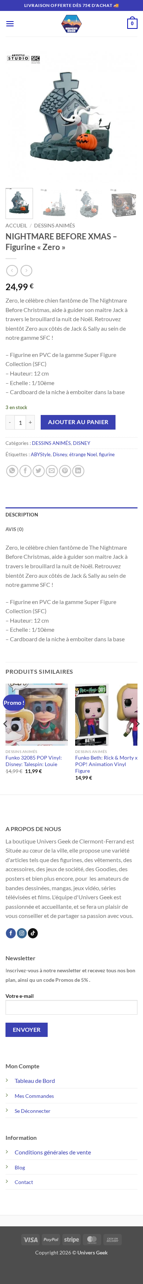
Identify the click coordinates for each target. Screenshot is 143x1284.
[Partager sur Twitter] (39, 471)
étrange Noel (83, 454)
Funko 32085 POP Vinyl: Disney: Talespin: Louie (34, 761)
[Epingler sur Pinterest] (65, 471)
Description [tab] (22, 515)
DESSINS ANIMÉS (54, 225)
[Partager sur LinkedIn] (78, 471)
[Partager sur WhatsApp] (12, 471)
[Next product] (12, 270)
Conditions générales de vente (53, 1152)
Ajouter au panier (78, 422)
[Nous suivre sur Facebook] (11, 933)
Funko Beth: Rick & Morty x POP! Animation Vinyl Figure (106, 764)
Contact (24, 1182)
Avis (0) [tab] (14, 529)
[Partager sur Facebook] (25, 471)
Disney (60, 454)
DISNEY (81, 443)
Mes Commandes (34, 1096)
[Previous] (17, 117)
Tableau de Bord (35, 1080)
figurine (107, 454)
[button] (10, 23)
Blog (20, 1167)
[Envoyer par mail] (52, 471)
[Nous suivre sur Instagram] (22, 933)
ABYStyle (41, 454)
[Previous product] (26, 270)
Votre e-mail (20, 996)
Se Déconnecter (33, 1111)
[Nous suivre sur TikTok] (33, 933)
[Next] (125, 117)
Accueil (16, 225)
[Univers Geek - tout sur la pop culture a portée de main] (71, 23)
